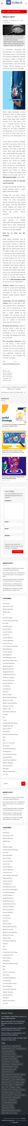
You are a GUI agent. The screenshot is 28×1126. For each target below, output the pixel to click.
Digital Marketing (7, 649)
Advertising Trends (8, 606)
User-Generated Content (9, 754)
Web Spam (6, 768)
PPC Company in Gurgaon (18, 1082)
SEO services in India (6, 1097)
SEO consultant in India (18, 279)
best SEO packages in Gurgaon (8, 1053)
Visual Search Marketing (9, 760)
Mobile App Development (10, 697)
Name (7, 521)
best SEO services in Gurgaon (8, 1056)
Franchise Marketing (8, 663)
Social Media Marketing (9, 748)
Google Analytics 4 (8, 666)
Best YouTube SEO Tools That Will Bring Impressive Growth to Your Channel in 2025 (14, 574)
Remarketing (6, 731)
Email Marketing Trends (9, 657)
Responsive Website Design (10, 734)
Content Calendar (8, 632)
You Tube (5, 774)
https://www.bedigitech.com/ (11, 364)
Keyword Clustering (8, 680)
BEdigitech (6, 20)
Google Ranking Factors (9, 674)
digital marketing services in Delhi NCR (10, 1074)
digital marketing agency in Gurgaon (10, 1066)
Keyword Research (8, 683)
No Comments (7, 22)
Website (7, 535)
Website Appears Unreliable (8, 1107)
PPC (4, 717)
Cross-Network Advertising (10, 646)
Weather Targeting (8, 763)
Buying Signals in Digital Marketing (9, 1058)
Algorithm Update (7, 617)
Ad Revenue (6, 603)
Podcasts (5, 714)
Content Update (15, 1061)
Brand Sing (19, 1056)
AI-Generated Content (21, 1048)
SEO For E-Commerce (9, 743)
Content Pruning (7, 643)
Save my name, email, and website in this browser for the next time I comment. (14, 546)
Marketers (5, 691)
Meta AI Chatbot (7, 694)
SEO (22, 20)
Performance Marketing (9, 711)
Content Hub (6, 635)
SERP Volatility (12, 1100)
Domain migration (8, 652)
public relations (7, 728)
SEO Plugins (6, 746)
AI (3, 615)
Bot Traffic (5, 623)
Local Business (7, 689)
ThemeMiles (14, 1122)
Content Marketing (8, 640)
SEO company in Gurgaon (7, 1092)
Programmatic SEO (8, 726)
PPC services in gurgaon (7, 1084)
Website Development (9, 771)
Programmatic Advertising (10, 723)
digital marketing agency (17, 1064)
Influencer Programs (8, 677)
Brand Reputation (7, 626)
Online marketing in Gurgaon (18, 1079)
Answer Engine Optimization (10, 620)
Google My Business (8, 672)
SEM (4, 737)
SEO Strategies (16, 1097)
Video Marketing (7, 757)
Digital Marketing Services (8, 1071)
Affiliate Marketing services (8, 1048)
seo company (22, 1089)
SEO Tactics (4, 1100)
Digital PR (23, 1074)
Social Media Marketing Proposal (9, 1102)
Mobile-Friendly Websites (10, 703)
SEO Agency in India (6, 1089)
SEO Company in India (9, 177)
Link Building (6, 686)
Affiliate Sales (6, 612)
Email (7, 528)
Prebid (4, 720)
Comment (8, 500)
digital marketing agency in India (9, 1069)
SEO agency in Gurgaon (15, 1087)
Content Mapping (7, 637)
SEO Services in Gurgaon (20, 1095)
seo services (18, 1092)
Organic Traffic (7, 709)
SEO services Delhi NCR (7, 1095)
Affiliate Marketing (8, 609)
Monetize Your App (8, 706)
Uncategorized (7, 751)
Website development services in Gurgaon (11, 1110)
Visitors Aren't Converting (7, 1105)
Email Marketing (7, 655)
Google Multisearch (8, 669)
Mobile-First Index (8, 700)
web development (8, 765)
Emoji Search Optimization (10, 660)
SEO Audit (15, 1089)
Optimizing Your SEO (6, 1082)
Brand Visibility (7, 629)
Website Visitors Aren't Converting (9, 1113)
